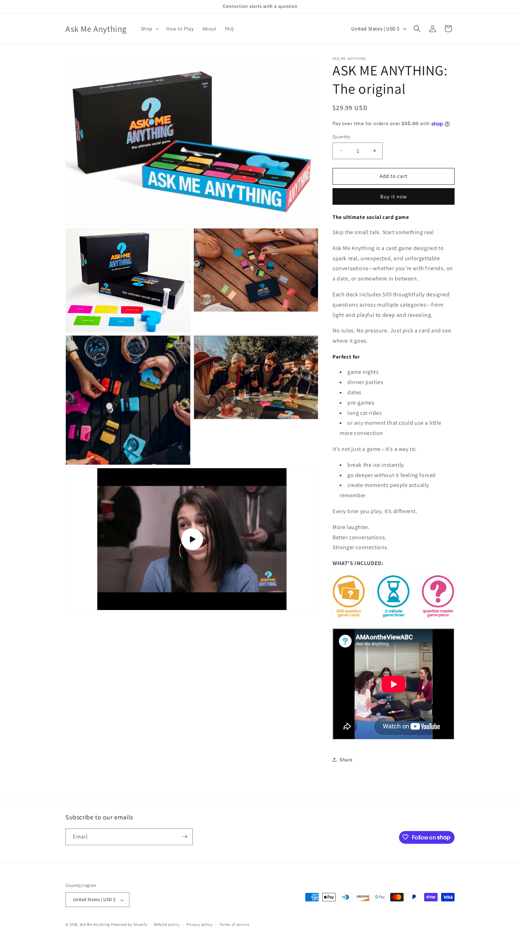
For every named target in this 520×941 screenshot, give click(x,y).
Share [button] (346, 759)
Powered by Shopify (129, 924)
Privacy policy (199, 924)
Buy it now (393, 196)
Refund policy (166, 924)
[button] (149, 28)
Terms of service (234, 924)
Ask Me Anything (95, 924)
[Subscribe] (184, 836)
